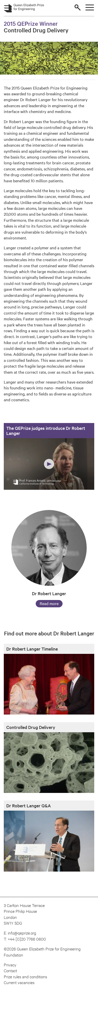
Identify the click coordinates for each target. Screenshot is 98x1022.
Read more (49, 603)
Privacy (10, 964)
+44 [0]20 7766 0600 (27, 938)
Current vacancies (19, 982)
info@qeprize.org (22, 932)
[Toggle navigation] (89, 7)
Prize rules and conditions (25, 976)
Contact (10, 970)
